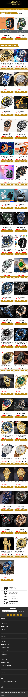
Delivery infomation (6, 652)
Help (3, 634)
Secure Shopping (5, 647)
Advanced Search (12, 692)
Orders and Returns (18, 692)
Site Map (2, 692)
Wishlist (4, 629)
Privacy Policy (5, 650)
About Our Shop (5, 644)
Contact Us (22, 9)
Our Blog (4, 641)
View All (20, 13)
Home (5, 9)
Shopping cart (5, 626)
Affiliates (4, 668)
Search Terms (7, 692)
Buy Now (8, 39)
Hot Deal (9, 9)
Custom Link (4, 632)
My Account (4, 623)
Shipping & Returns (6, 659)
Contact (3, 671)
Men (13, 9)
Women (17, 9)
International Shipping (6, 665)
